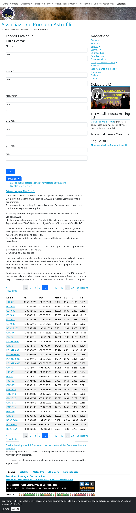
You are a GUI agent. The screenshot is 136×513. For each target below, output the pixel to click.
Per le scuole (85, 3)
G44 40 (9, 367)
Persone (95, 40)
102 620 (10, 372)
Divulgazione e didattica (103, 62)
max (8, 54)
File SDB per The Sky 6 (21, 186)
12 (56, 287)
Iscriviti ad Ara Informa (102, 121)
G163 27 (10, 385)
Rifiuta (6, 509)
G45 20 (9, 376)
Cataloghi (121, 3)
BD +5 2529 (12, 428)
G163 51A (11, 407)
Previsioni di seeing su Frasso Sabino (25, 476)
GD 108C (10, 319)
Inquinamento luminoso (103, 68)
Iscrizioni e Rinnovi (44, 3)
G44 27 (9, 337)
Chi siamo (25, 3)
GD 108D (10, 323)
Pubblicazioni (98, 56)
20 (72, 287)
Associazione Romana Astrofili (36, 24)
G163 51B (11, 393)
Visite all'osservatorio (66, 3)
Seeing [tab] (11, 471)
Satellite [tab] (24, 471)
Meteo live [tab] (38, 471)
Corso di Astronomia (104, 3)
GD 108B (10, 310)
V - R (8, 145)
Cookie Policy (17, 504)
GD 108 (10, 315)
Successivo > (82, 289)
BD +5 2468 (12, 420)
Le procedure (98, 52)
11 (50, 287)
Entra (5, 3)
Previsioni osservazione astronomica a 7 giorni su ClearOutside (39, 479)
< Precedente (11, 289)
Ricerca (95, 43)
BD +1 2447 (12, 328)
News (94, 65)
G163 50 (10, 411)
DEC (8, 70)
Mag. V (9, 95)
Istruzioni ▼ (14, 178)
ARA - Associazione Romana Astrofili (109, 145)
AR (7, 46)
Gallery (94, 75)
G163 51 (10, 415)
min (11, 46)
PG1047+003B (13, 358)
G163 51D (11, 402)
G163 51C (11, 398)
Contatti (14, 3)
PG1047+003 (12, 350)
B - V (8, 120)
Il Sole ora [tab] (53, 471)
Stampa (95, 49)
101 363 (10, 302)
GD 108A (10, 306)
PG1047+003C (13, 363)
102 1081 (10, 380)
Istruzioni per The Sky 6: (20, 191)
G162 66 (10, 332)
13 (62, 287)
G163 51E (11, 389)
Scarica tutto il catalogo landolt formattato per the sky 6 (38, 182)
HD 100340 (11, 424)
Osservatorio (98, 59)
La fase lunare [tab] (70, 471)
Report (94, 46)
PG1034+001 (12, 341)
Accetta (15, 509)
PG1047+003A (13, 354)
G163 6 (9, 345)
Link (93, 78)
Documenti (97, 72)
